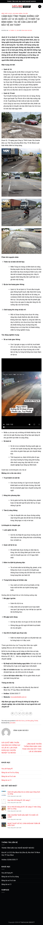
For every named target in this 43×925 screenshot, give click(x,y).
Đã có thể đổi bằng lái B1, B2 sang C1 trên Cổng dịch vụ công (24, 808)
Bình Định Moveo (26, 30)
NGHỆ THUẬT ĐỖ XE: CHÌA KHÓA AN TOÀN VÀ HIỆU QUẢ (24, 824)
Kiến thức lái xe (7, 13)
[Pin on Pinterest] (27, 713)
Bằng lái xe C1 (7, 780)
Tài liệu (25, 13)
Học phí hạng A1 (7, 769)
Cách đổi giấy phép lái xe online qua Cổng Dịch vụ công (24, 793)
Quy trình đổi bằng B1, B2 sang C (19, 800)
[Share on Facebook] (16, 713)
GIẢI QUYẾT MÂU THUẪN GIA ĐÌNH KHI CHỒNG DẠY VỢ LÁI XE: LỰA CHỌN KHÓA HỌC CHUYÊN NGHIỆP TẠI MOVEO (11, 748)
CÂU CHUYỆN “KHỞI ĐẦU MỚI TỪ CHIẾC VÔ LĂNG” (23, 816)
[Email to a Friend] (23, 713)
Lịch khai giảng (17, 13)
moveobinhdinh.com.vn (18, 697)
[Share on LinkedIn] (30, 713)
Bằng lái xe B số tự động (10, 772)
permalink (12, 722)
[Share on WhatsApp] (12, 713)
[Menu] (39, 6)
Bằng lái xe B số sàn (9, 776)
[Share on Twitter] (19, 713)
